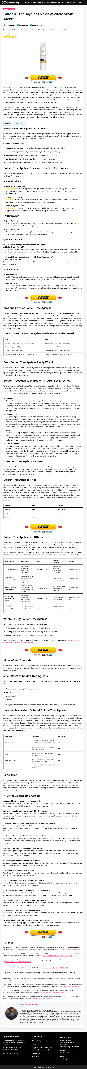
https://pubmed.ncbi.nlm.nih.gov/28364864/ (68, 986)
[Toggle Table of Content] (22, 123)
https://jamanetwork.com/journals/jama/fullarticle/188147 (57, 955)
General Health (37, 2)
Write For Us (36, 1057)
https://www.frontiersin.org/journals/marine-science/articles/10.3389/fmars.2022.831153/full (56, 974)
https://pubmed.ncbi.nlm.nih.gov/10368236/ (43, 998)
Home (27, 2)
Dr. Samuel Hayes (18, 30)
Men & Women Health (55, 2)
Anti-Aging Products (9, 9)
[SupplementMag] (15, 1036)
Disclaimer (10, 25)
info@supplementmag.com (69, 1059)
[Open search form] (84, 2)
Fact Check (23, 25)
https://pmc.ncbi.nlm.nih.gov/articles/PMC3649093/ (55, 968)
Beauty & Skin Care (74, 2)
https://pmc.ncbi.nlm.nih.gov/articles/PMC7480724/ (55, 992)
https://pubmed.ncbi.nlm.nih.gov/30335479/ (35, 980)
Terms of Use (36, 1053)
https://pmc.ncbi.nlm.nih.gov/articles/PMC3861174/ (18, 961)
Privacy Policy (36, 1041)
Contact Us (35, 1044)
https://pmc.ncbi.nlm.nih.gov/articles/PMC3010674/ (67, 949)
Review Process (38, 25)
